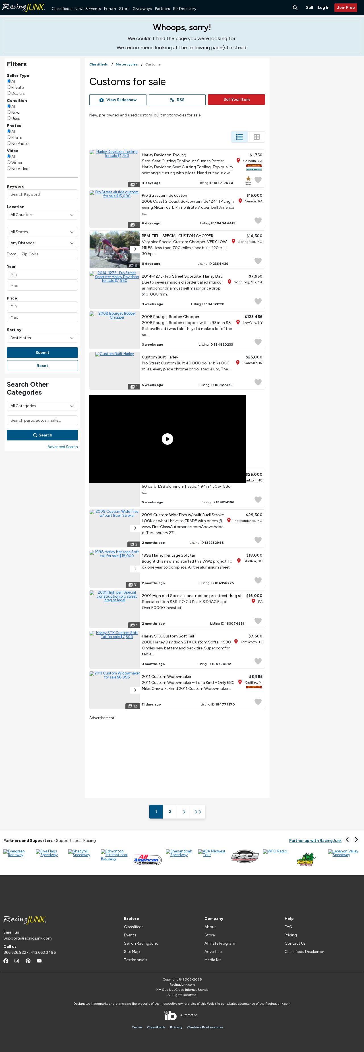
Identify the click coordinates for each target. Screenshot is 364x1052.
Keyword (15, 186)
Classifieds (61, 8)
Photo (16, 137)
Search (45, 435)
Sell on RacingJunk (141, 943)
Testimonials (135, 959)
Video (16, 162)
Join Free (346, 7)
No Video (19, 168)
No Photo (20, 143)
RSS (181, 99)
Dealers (18, 93)
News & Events (88, 8)
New (15, 112)
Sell (309, 7)
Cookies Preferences (205, 1027)
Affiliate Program (219, 943)
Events (130, 935)
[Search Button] (296, 7)
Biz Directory (184, 8)
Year (11, 266)
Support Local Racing (49, 840)
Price (12, 298)
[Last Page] (198, 812)
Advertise (213, 951)
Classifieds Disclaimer (304, 951)
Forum (110, 8)
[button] (135, 249)
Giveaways (142, 8)
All (13, 81)
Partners (162, 8)
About (210, 926)
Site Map (132, 951)
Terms (137, 1027)
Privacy (176, 1027)
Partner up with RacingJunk (315, 840)
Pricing (291, 935)
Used (15, 118)
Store (124, 8)
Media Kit (212, 959)
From (11, 254)
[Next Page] (184, 812)
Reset (42, 365)
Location (15, 206)
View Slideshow (121, 99)
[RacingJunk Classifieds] (23, 14)
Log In (323, 7)
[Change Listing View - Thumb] (256, 137)
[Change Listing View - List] (239, 137)
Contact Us (295, 943)
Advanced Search (62, 446)
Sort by (14, 329)
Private (17, 87)
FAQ (288, 926)
